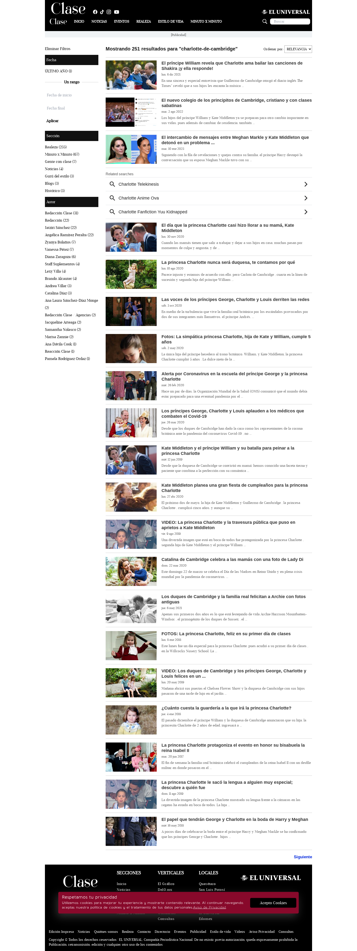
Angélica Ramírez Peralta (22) (69, 235)
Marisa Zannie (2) (59, 337)
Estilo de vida (220, 932)
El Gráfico (166, 884)
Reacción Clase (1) (59, 351)
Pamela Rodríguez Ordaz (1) (67, 359)
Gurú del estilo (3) (59, 176)
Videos (240, 932)
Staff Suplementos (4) (62, 264)
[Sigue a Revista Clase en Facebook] (96, 12)
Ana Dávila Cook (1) (60, 344)
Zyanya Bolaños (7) (60, 242)
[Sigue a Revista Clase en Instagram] (110, 12)
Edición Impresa (61, 932)
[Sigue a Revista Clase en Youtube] (117, 12)
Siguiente (303, 857)
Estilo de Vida (170, 21)
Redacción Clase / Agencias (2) (70, 315)
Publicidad (198, 932)
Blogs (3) (52, 183)
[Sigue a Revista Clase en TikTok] (103, 12)
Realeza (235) (56, 147)
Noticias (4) (54, 169)
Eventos (121, 21)
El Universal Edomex (209, 916)
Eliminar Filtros (57, 49)
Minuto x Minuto (206, 21)
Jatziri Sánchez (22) (60, 227)
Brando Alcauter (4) (61, 278)
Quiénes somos (106, 932)
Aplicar (52, 120)
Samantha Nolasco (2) (63, 329)
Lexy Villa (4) (55, 271)
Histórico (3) (55, 191)
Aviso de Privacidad (209, 907)
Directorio (162, 932)
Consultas (166, 919)
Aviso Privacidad (262, 932)
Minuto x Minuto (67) (62, 154)
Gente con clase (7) (60, 161)
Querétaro (207, 884)
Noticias (99, 21)
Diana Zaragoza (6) (60, 257)
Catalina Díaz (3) (58, 293)
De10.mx (165, 890)
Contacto (144, 932)
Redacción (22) (57, 220)
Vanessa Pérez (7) (59, 249)
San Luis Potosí (212, 890)
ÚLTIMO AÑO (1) (58, 71)
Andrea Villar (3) (58, 286)
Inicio (79, 21)
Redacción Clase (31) (61, 213)
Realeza (143, 21)
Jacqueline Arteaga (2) (63, 322)
